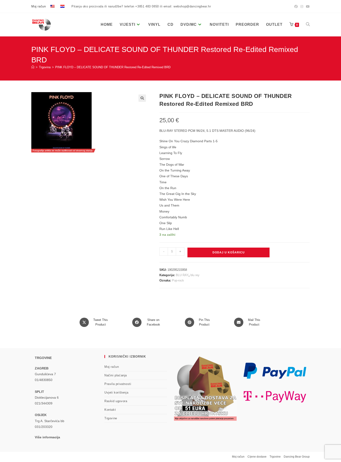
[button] (142, 98)
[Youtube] (307, 6)
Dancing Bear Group (297, 456)
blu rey (194, 275)
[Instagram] (302, 6)
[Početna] (32, 67)
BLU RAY (182, 275)
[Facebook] (296, 6)
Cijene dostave (257, 456)
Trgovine (110, 418)
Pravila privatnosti (117, 384)
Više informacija (47, 437)
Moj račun (38, 6)
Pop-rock (178, 280)
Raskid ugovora (115, 401)
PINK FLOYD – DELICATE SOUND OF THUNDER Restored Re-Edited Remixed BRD (112, 67)
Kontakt (110, 409)
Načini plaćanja (115, 375)
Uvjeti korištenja (116, 392)
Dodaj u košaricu (228, 252)
